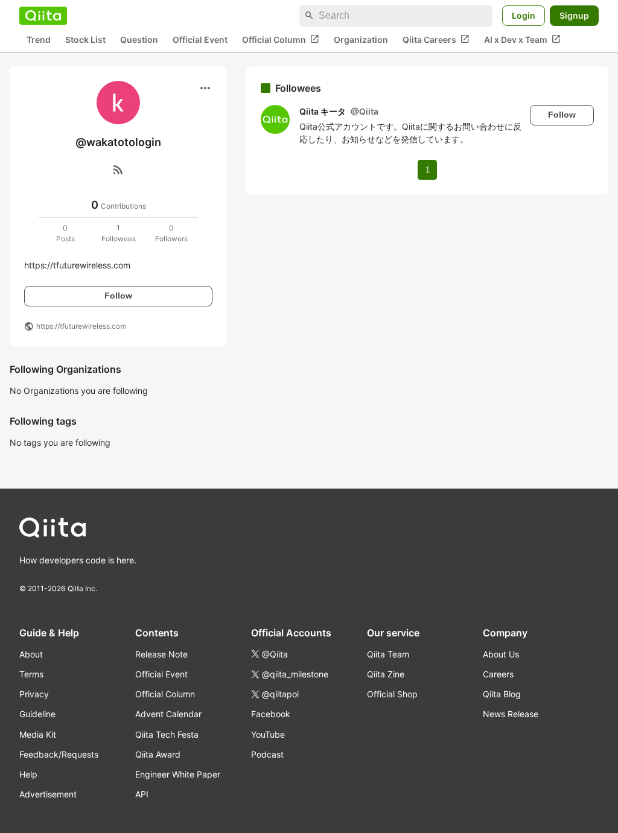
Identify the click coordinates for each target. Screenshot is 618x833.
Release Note (161, 654)
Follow (118, 295)
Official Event (200, 39)
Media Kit (37, 734)
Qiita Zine (385, 674)
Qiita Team (388, 654)
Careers (498, 674)
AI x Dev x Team (522, 39)
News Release (510, 714)
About (31, 654)
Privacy (34, 694)
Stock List (85, 39)
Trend (39, 39)
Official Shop (392, 694)
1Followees (118, 233)
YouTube (268, 734)
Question (139, 39)
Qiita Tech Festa (167, 734)
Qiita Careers (436, 39)
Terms (31, 674)
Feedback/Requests (58, 754)
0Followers (171, 233)
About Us (501, 654)
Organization (361, 39)
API (141, 794)
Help (28, 774)
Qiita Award (157, 754)
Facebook (270, 714)
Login (523, 15)
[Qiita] (43, 16)
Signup (574, 15)
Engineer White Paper (177, 774)
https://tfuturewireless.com (81, 326)
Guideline (37, 714)
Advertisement (48, 794)
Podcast (267, 754)
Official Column (280, 39)
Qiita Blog (502, 694)
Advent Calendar (168, 714)
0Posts (65, 233)
